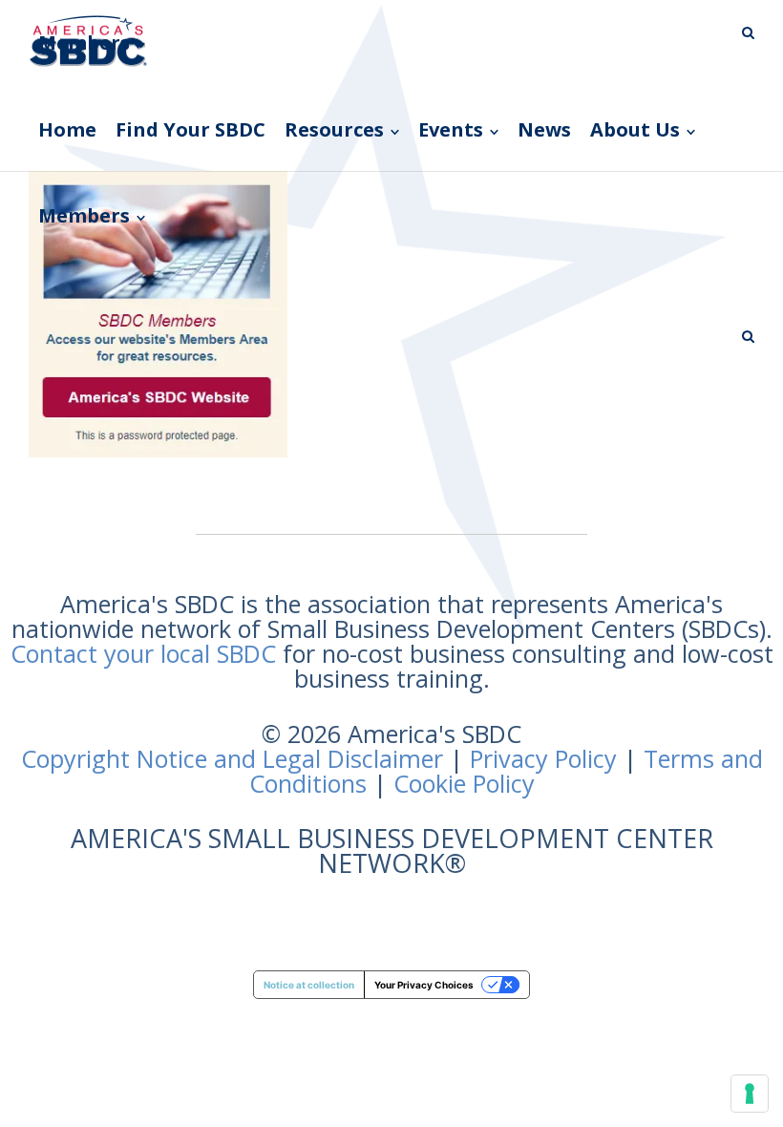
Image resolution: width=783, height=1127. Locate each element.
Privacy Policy (543, 758)
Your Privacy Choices (424, 984)
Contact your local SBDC (143, 653)
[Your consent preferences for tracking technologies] (749, 1093)
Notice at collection (309, 984)
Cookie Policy (464, 783)
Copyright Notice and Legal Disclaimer (232, 758)
